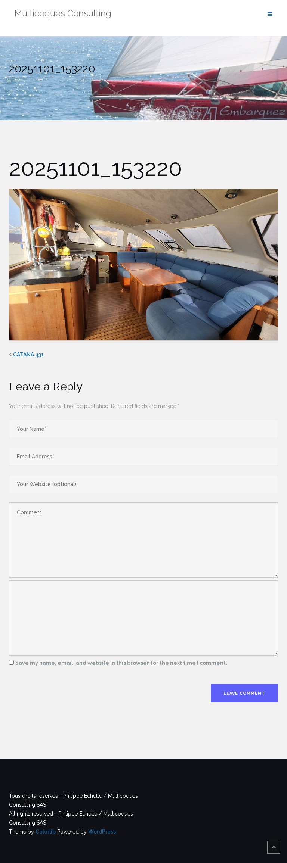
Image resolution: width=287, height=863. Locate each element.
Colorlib (46, 832)
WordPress (102, 832)
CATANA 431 (28, 355)
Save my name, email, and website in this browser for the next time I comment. (121, 663)
